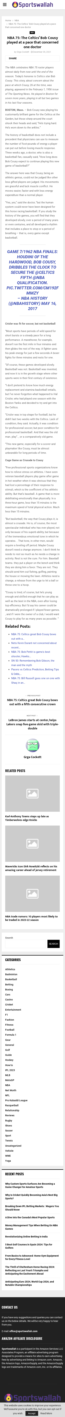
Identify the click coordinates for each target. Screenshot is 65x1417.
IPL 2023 (10, 1070)
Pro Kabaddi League (16, 1100)
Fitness (9, 1024)
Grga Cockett (23, 52)
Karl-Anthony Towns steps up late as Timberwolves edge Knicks (27, 818)
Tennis (9, 1140)
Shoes (8, 1125)
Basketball (11, 979)
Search (9, 937)
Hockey (9, 1060)
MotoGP (9, 1080)
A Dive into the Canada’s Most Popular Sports (30, 1217)
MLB (7, 1075)
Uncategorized (13, 1145)
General (9, 1045)
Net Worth (10, 1090)
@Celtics (44, 272)
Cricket (9, 1004)
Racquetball (12, 1105)
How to (9, 1065)
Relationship (12, 1110)
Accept (32, 1413)
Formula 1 (10, 1034)
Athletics (10, 969)
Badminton (11, 974)
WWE (8, 1155)
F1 (6, 1014)
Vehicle (9, 1150)
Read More (46, 1413)
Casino (9, 999)
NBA (32, 32)
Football (9, 1029)
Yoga (8, 1160)
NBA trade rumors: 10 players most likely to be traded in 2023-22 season (31, 918)
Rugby (8, 1120)
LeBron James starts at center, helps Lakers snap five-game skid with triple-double (32, 724)
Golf (7, 1050)
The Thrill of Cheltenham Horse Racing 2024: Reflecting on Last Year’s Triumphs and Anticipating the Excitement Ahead (30, 1270)
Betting (9, 984)
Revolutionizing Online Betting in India (26, 1236)
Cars (7, 994)
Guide (8, 1055)
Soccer (9, 1130)
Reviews (9, 1115)
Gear (8, 1040)
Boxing (9, 989)
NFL (7, 1095)
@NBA (39, 277)
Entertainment (13, 1009)
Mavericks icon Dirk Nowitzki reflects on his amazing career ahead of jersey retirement (31, 868)
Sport (8, 1135)
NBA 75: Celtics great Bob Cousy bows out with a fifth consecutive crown (32, 702)
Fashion (9, 1019)
